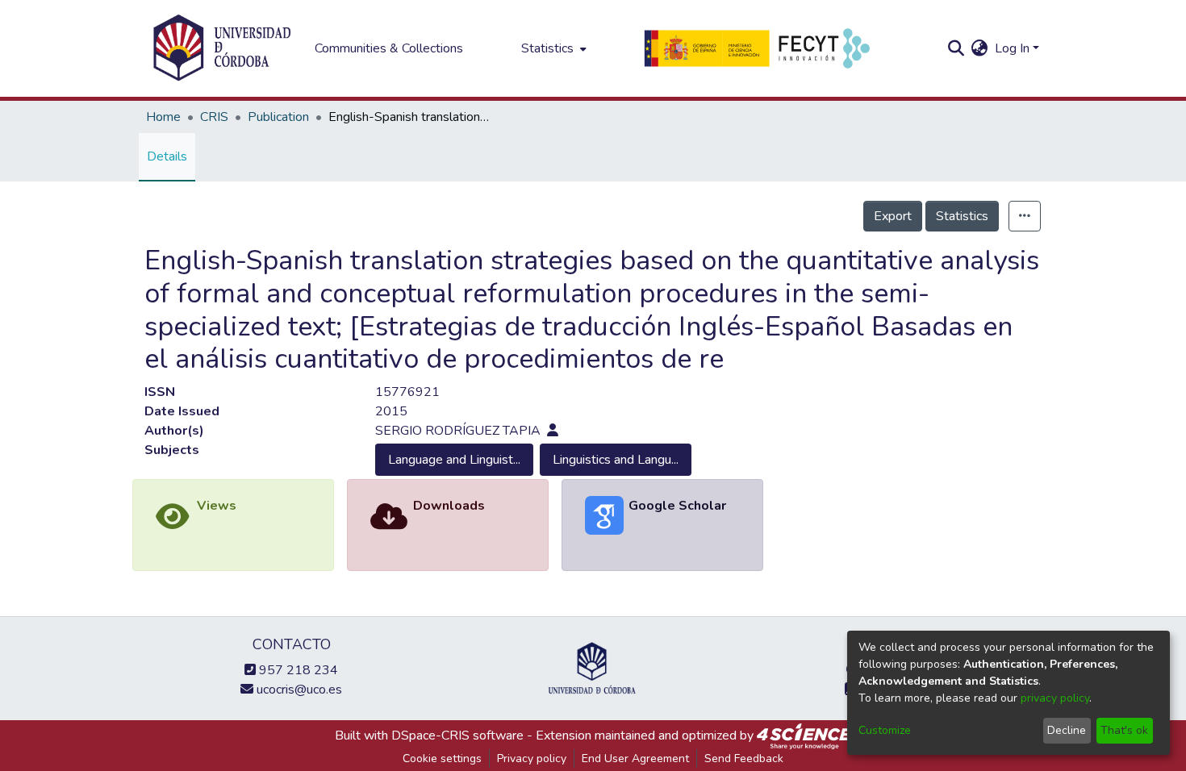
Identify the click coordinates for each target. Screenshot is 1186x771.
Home (163, 117)
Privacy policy (531, 758)
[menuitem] (552, 48)
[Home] (222, 48)
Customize (884, 730)
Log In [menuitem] (1012, 48)
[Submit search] (956, 48)
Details (167, 156)
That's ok (1124, 730)
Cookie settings (442, 758)
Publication (278, 117)
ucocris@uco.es (297, 689)
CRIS (214, 117)
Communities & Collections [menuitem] (389, 48)
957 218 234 (297, 670)
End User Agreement (635, 758)
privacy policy (1055, 698)
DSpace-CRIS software (457, 735)
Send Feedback (743, 758)
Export (893, 216)
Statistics (962, 216)
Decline (1066, 730)
